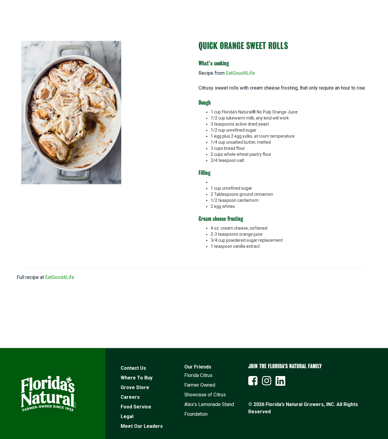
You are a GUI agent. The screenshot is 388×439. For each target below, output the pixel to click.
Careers (130, 397)
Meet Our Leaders (142, 426)
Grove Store (135, 387)
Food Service (136, 407)
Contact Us (133, 368)
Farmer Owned (199, 385)
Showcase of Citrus (205, 395)
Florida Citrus (198, 375)
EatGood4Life (240, 73)
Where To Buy (136, 378)
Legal (127, 416)
